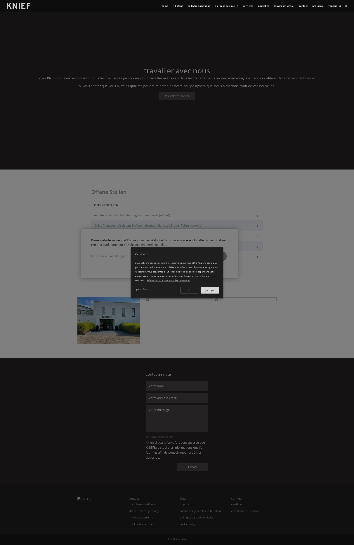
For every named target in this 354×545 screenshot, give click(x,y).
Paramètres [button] (142, 289)
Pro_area (317, 6)
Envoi (192, 467)
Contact (303, 6)
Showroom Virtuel (284, 6)
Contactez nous (177, 96)
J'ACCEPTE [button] (210, 289)
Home (165, 6)
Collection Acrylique (199, 6)
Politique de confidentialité (196, 517)
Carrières (248, 6)
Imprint (184, 504)
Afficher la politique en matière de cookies (168, 280)
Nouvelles (263, 6)
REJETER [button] (189, 289)
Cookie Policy (188, 524)
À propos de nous (225, 6)
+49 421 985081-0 (142, 517)
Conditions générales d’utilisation (200, 511)
